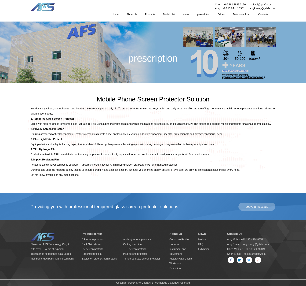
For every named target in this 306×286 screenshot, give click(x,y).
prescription (203, 14)
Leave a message (257, 206)
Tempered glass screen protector (141, 258)
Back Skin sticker (91, 244)
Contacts (263, 14)
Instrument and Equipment (177, 251)
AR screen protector (93, 239)
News (186, 14)
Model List (169, 14)
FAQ (200, 244)
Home (115, 14)
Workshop (175, 263)
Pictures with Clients (181, 258)
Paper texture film (92, 254)
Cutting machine (132, 244)
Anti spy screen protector (137, 239)
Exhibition (175, 268)
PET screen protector (135, 254)
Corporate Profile (179, 239)
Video (221, 14)
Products (150, 14)
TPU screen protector (135, 249)
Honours (174, 244)
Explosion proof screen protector (100, 258)
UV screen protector (93, 249)
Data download (241, 14)
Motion (202, 239)
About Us (132, 14)
